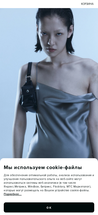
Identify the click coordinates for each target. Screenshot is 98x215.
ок (49, 207)
